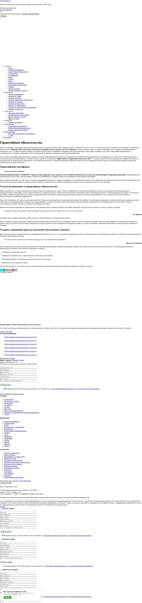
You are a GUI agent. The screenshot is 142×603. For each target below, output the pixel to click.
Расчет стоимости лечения (17, 90)
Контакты (7, 137)
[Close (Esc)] (1, 600)
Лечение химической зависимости (20, 100)
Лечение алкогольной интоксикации (17, 462)
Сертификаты (13, 75)
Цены (10, 81)
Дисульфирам (9, 474)
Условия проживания (15, 70)
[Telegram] (10, 270)
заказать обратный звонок (30, 14)
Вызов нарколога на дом (17, 117)
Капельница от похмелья (13, 464)
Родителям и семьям (11, 401)
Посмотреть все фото (7, 358)
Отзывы (11, 87)
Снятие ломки (9, 423)
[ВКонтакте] (4, 270)
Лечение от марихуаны (16, 104)
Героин (6, 440)
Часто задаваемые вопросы (13, 411)
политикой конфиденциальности (63, 389)
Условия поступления (16, 83)
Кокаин (6, 442)
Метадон (7, 444)
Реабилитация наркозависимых (19, 128)
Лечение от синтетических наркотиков (22, 107)
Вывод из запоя (13, 119)
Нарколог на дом (10, 458)
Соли (6, 435)
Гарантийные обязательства (18, 72)
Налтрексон (8, 429)
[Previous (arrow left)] (1, 602)
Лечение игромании (15, 122)
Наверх (2, 507)
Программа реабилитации (17, 85)
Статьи (10, 135)
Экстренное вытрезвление (13, 460)
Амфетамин (8, 438)
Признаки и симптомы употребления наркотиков (21, 412)
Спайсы (7, 433)
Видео (10, 77)
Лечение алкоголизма (16, 113)
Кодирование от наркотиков (14, 427)
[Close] (1, 539)
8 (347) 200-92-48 (6, 10)
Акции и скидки (14, 89)
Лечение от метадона (15, 109)
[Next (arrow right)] (3, 602)
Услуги (10, 79)
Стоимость (8, 405)
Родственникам (9, 132)
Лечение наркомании (15, 94)
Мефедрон (8, 436)
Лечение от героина (15, 102)
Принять (7, 597)
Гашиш (6, 446)
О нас (10, 68)
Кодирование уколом (11, 468)
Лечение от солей (14, 98)
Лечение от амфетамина (16, 105)
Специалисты (13, 74)
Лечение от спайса (15, 96)
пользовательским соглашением (88, 389)
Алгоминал (8, 472)
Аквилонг (7, 470)
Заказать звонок (18, 394)
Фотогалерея (8, 403)
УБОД (6, 425)
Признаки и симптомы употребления (21, 134)
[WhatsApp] (16, 270)
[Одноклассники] (7, 270)
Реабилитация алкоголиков (18, 130)
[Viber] (13, 270)
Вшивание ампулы (10, 466)
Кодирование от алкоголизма (18, 115)
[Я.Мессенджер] (1, 270)
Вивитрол (7, 475)
